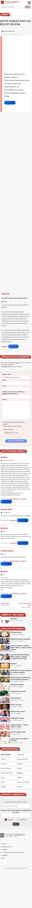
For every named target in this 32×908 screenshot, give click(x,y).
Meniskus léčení (6, 509)
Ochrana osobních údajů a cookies (13, 852)
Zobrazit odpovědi (14, 498)
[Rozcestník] (29, 2)
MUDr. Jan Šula (16, 705)
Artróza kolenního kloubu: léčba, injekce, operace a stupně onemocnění (20, 656)
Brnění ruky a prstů (18, 711)
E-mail (4, 386)
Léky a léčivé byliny (7, 773)
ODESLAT (16, 824)
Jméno (4, 380)
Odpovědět (10, 102)
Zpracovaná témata (23, 782)
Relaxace (19, 764)
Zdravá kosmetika (22, 759)
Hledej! (28, 7)
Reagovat (13, 346)
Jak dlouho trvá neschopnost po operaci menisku (21, 671)
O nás (4, 844)
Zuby (2, 777)
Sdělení (4, 399)
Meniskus (4, 457)
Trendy (19, 768)
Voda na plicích (5, 603)
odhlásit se (23, 819)
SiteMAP (4, 855)
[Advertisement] (16, 52)
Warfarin (14, 664)
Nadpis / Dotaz (6, 374)
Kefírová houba (16, 632)
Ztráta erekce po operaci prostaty (20, 739)
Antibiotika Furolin (17, 718)
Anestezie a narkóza (18, 691)
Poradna (20, 773)
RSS (3, 858)
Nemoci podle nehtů (18, 732)
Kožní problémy (6, 768)
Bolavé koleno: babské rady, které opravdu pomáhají (21, 678)
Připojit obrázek (8, 429)
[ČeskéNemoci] (10, 4)
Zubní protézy (16, 698)
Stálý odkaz (4, 346)
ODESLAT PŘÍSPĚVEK (16, 441)
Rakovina (4, 764)
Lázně (3, 782)
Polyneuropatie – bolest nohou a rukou (19, 726)
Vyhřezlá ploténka (17, 685)
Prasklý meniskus (7, 551)
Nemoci (3, 759)
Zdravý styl (20, 754)
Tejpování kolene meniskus (20, 639)
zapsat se (10, 819)
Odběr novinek (7, 847)
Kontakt (19, 787)
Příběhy (19, 777)
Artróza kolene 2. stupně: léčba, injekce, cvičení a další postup (21, 647)
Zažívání (3, 787)
